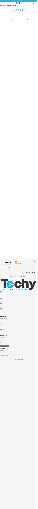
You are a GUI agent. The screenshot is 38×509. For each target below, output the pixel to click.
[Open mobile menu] (1, 3)
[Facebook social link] (17, 1)
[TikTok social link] (19, 1)
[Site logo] (19, 3)
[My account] (36, 3)
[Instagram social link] (18, 1)
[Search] (32, 3)
